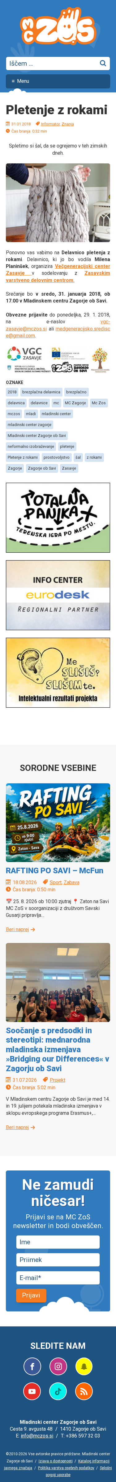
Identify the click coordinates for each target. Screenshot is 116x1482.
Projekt (57, 1080)
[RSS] (84, 1391)
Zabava (71, 882)
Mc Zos (99, 403)
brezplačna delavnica (41, 392)
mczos (14, 413)
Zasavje (69, 468)
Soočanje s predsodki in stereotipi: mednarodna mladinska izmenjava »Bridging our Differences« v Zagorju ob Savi (57, 1049)
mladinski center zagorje (29, 424)
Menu (23, 81)
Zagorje (15, 468)
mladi (31, 413)
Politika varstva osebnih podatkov (66, 1468)
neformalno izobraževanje (31, 446)
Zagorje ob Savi (42, 468)
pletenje (67, 446)
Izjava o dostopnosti (56, 1461)
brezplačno (76, 392)
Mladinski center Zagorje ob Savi (37, 435)
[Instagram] (58, 1366)
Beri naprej (17, 929)
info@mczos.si (37, 1436)
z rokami (94, 457)
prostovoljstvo (57, 457)
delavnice (39, 403)
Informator (50, 124)
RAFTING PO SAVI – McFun (54, 870)
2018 (12, 392)
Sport (56, 882)
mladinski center (56, 413)
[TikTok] (58, 1391)
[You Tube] (32, 1391)
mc (56, 403)
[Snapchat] (83, 1366)
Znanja (68, 124)
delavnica (16, 403)
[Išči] (103, 63)
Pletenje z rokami (23, 457)
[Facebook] (32, 1366)
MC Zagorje (75, 403)
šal (78, 457)
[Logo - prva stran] (58, 27)
